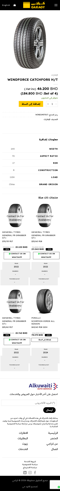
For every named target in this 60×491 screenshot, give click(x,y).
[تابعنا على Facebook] (35, 473)
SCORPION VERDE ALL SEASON (43, 322)
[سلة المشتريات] (14, 5)
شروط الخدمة (30, 461)
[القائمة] (56, 5)
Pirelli (36, 318)
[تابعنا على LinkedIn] (25, 473)
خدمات (22, 449)
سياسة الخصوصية (30, 464)
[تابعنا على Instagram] (30, 473)
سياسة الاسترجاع (30, 467)
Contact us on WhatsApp (47, 255)
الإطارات (54, 75)
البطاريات (23, 438)
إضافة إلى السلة (31, 103)
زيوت (25, 443)
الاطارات (23, 432)
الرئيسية (53, 432)
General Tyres (40, 232)
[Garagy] (33, 5)
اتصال (54, 449)
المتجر (54, 438)
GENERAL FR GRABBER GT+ (43, 236)
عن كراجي (52, 443)
